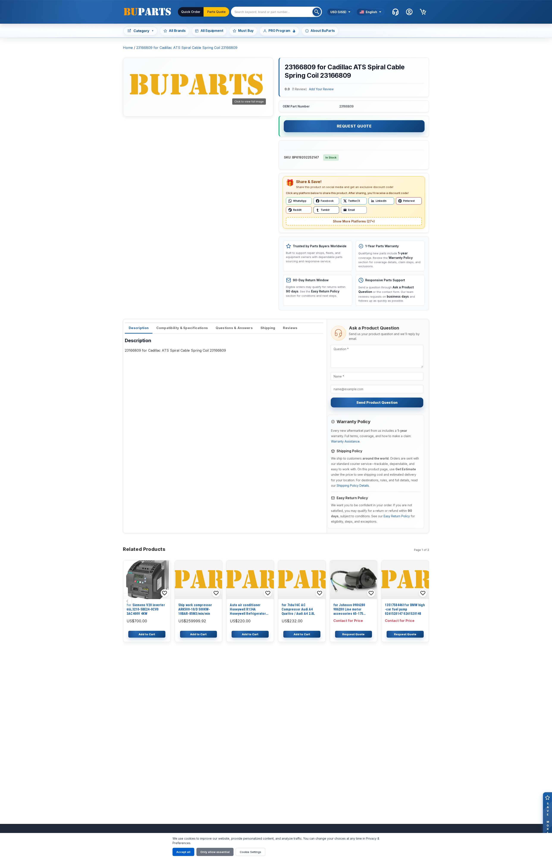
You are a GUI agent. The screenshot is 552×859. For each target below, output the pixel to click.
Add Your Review (321, 89)
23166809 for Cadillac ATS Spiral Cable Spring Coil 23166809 (186, 47)
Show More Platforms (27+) (354, 221)
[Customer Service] (395, 11)
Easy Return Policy (397, 516)
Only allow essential (215, 852)
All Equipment (212, 31)
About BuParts (322, 31)
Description (139, 328)
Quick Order (190, 12)
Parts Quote (216, 12)
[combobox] (276, 12)
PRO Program (279, 31)
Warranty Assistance (345, 441)
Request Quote (354, 126)
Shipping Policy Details (353, 485)
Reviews (290, 328)
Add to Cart (147, 634)
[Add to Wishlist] (164, 593)
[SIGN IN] (409, 11)
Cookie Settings (250, 852)
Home (128, 47)
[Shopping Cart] (423, 11)
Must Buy (246, 31)
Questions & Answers (234, 328)
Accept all (183, 852)
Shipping (267, 328)
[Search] (316, 12)
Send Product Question (377, 402)
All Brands (177, 31)
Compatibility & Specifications (182, 328)
